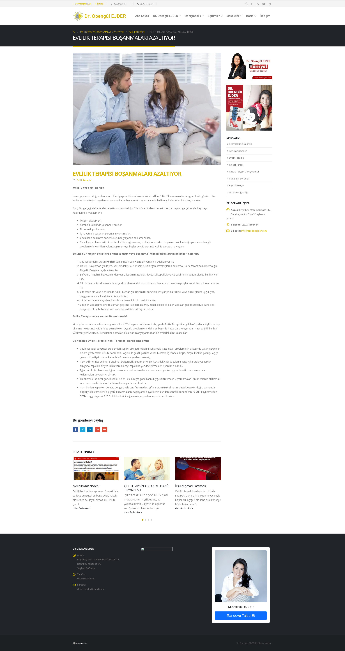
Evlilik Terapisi (84, 180)
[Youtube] (263, 3)
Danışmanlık (193, 16)
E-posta (104, 429)
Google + (97, 429)
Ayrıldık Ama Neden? (86, 486)
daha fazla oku (81, 508)
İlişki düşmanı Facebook (190, 486)
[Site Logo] (100, 16)
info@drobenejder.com (254, 230)
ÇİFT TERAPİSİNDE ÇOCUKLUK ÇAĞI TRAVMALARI (146, 488)
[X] (257, 3)
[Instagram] (269, 3)
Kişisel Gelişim (236, 185)
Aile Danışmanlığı (238, 150)
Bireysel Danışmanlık (240, 143)
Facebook (75, 429)
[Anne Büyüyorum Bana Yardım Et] (249, 107)
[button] (246, 4)
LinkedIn (90, 429)
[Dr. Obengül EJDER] (241, 576)
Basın (250, 16)
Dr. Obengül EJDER (83, 3)
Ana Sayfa (142, 16)
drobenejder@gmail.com (90, 589)
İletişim (100, 3)
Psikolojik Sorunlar (239, 178)
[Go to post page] (96, 468)
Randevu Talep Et (241, 616)
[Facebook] (251, 3)
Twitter (82, 429)
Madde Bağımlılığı (238, 192)
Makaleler (233, 16)
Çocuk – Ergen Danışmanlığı (244, 171)
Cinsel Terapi (236, 164)
